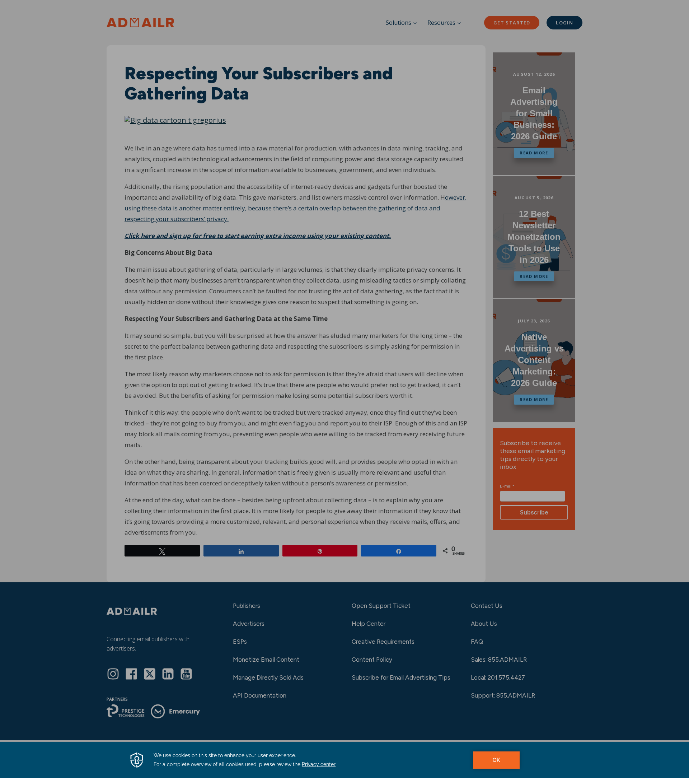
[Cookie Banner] (344, 760)
